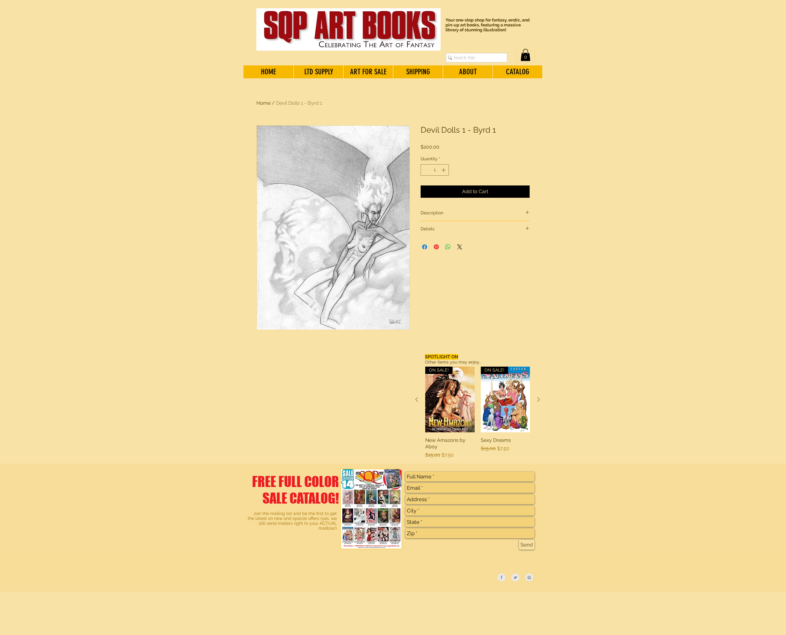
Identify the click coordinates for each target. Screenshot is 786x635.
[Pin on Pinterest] (436, 247)
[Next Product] (538, 399)
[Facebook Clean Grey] (501, 577)
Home (263, 103)
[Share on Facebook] (424, 247)
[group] (477, 413)
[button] (525, 55)
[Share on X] (459, 247)
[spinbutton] (434, 170)
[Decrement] (425, 170)
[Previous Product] (416, 399)
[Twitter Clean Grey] (515, 577)
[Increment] (444, 170)
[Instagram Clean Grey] (529, 577)
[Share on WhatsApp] (448, 247)
